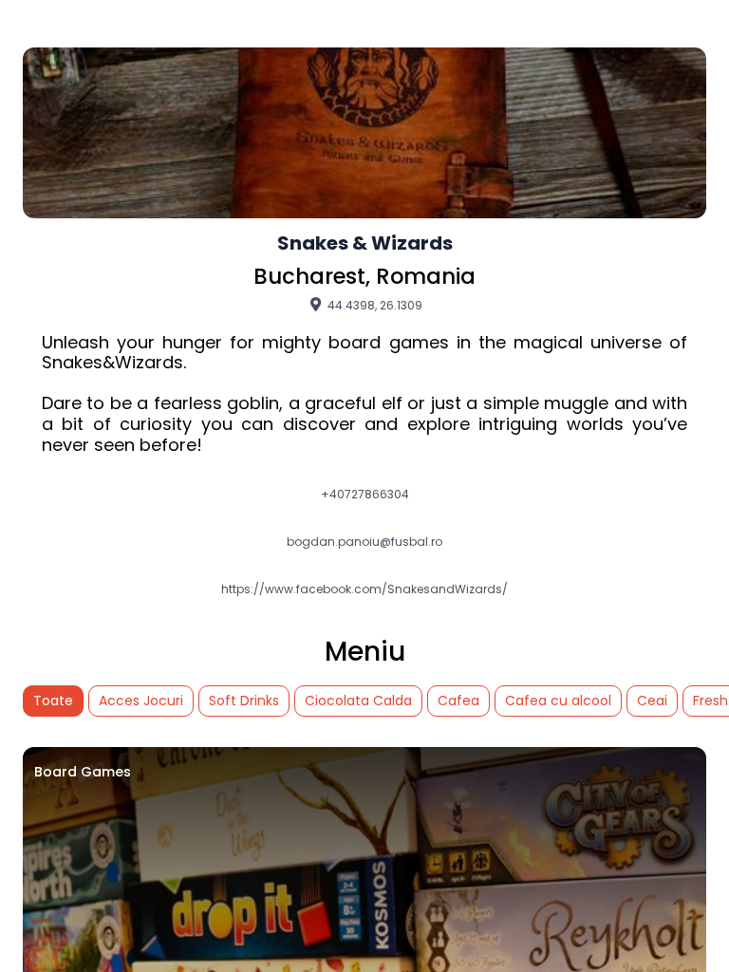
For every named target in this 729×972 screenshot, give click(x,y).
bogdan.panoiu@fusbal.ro (364, 542)
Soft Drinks (244, 700)
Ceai (652, 700)
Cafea (458, 700)
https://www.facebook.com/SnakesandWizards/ (364, 589)
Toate (53, 700)
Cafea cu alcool (558, 700)
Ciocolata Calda (358, 700)
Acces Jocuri (141, 700)
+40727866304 (365, 494)
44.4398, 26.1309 (373, 304)
